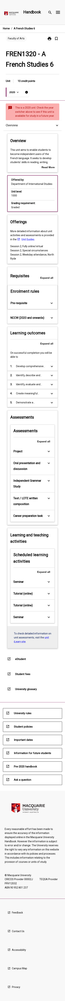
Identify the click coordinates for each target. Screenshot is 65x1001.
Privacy (16, 987)
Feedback (17, 912)
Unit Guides (27, 239)
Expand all (46, 277)
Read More (48, 167)
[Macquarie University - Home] (11, 14)
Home (6, 28)
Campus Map (19, 968)
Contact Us (18, 931)
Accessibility (19, 949)
